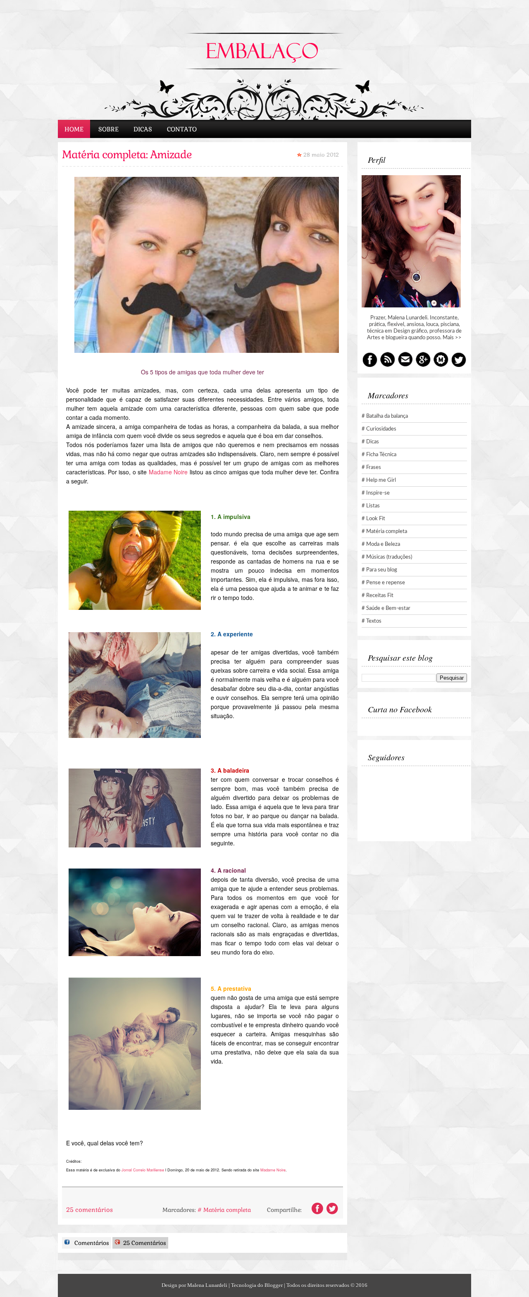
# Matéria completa (224, 1210)
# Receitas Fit (377, 595)
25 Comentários (144, 1243)
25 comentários (89, 1210)
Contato (182, 129)
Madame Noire (168, 472)
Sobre (108, 129)
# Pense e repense (383, 582)
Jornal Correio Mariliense (143, 1170)
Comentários (91, 1243)
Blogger (273, 1285)
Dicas (142, 129)
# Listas (371, 506)
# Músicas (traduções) (387, 557)
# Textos (371, 621)
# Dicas (370, 442)
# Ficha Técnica (379, 454)
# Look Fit (373, 518)
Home (73, 129)
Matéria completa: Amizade (127, 155)
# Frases (371, 467)
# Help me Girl (379, 480)
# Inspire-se (376, 493)
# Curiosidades (379, 429)
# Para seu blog (379, 570)
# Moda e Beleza (381, 544)
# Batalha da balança (385, 416)
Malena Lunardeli (207, 1285)
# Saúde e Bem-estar (386, 608)
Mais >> (452, 337)
